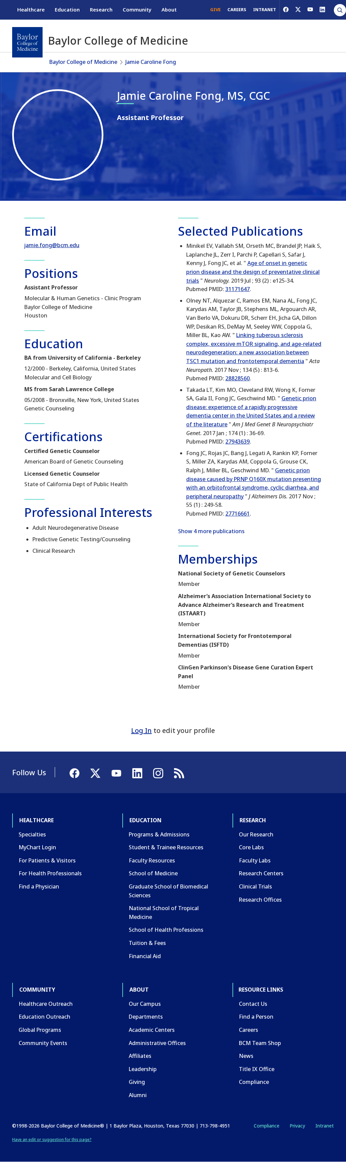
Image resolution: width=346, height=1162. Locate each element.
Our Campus (145, 1003)
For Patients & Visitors (47, 860)
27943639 (237, 441)
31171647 (237, 289)
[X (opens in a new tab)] (298, 9)
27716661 (237, 513)
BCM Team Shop (260, 1043)
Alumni (138, 1095)
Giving (137, 1082)
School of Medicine (153, 873)
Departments (146, 1016)
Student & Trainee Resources (166, 847)
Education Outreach (44, 1016)
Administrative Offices (157, 1043)
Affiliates (140, 1056)
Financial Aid (145, 956)
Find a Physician (39, 886)
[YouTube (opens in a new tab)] (310, 9)
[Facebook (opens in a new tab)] (286, 9)
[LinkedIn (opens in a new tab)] (322, 9)
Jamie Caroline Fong (150, 62)
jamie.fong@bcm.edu (51, 245)
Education (67, 9)
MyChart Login (37, 847)
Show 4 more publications (211, 531)
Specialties (32, 834)
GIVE (215, 9)
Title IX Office (256, 1069)
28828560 (237, 378)
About (169, 9)
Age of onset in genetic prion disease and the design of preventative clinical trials (253, 271)
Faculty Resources (152, 860)
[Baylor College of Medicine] (27, 42)
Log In (141, 730)
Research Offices (260, 899)
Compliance (254, 1082)
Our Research (256, 834)
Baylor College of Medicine (83, 62)
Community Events (43, 1043)
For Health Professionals (50, 873)
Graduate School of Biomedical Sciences (168, 891)
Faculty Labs (255, 860)
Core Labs (251, 847)
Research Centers (261, 873)
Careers (248, 1030)
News (246, 1056)
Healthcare (31, 9)
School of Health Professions (166, 929)
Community (137, 9)
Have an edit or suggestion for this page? (52, 1139)
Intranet (324, 1125)
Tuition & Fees (147, 943)
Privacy (297, 1125)
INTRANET (264, 9)
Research (101, 9)
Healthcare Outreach (46, 1003)
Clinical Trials (255, 886)
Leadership (143, 1069)
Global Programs (40, 1030)
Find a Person (256, 1016)
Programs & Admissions (159, 834)
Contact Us (253, 1003)
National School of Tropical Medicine (164, 912)
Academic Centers (152, 1030)
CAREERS (236, 9)
